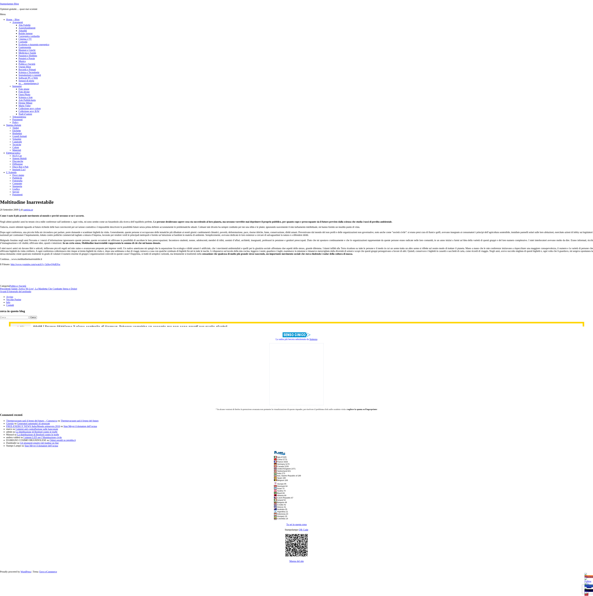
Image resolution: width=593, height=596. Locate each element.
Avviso (9, 296)
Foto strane (24, 89)
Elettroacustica (13, 153)
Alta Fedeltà (24, 25)
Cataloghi (17, 141)
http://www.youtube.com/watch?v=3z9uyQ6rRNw (35, 264)
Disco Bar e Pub (20, 166)
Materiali (16, 150)
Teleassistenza (19, 116)
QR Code (303, 529)
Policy (15, 122)
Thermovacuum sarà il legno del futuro (80, 420)
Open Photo (24, 94)
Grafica (16, 189)
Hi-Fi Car (17, 155)
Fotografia (17, 180)
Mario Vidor (25, 105)
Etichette (16, 130)
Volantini (16, 139)
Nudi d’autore (25, 114)
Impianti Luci (18, 169)
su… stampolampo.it (29, 83)
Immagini (17, 86)
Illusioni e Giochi (27, 50)
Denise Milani (25, 103)
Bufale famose (26, 33)
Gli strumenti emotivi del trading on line (39, 443)
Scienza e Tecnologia (29, 72)
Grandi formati (19, 136)
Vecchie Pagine (13, 299)
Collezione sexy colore (30, 108)
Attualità (23, 30)
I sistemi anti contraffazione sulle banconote (37, 429)
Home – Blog (12, 19)
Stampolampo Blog (9, 3)
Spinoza (313, 339)
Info (8, 302)
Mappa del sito (296, 561)
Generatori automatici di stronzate (33, 423)
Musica (22, 61)
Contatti (10, 305)
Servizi (15, 191)
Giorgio (10, 423)
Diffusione (17, 164)
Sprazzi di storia (26, 80)
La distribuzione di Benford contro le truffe (36, 432)
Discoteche (17, 161)
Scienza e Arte (26, 97)
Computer (17, 183)
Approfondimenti (27, 28)
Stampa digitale (13, 125)
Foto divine (24, 91)
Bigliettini (17, 133)
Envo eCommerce (48, 571)
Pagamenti (17, 119)
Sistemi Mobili (19, 158)
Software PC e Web (28, 78)
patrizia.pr (28, 209)
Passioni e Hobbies (28, 55)
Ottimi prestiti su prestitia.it (63, 440)
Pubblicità (17, 178)
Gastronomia (25, 47)
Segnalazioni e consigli (30, 75)
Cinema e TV (25, 39)
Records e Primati (27, 69)
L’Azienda (11, 172)
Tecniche (16, 144)
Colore (15, 147)
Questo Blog (25, 66)
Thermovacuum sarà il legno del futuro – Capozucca (31, 420)
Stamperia (17, 186)
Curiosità (23, 41)
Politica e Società (27, 64)
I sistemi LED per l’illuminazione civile (42, 437)
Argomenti (17, 22)
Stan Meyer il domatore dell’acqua (80, 426)
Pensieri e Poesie (27, 58)
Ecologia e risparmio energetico (34, 44)
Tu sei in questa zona (296, 524)
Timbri (15, 128)
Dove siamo (18, 175)
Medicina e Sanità (27, 53)
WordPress (26, 571)
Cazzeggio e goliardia (29, 36)
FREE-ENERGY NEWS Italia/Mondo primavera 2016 (33, 426)
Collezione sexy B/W (29, 111)
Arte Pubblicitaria (27, 100)
